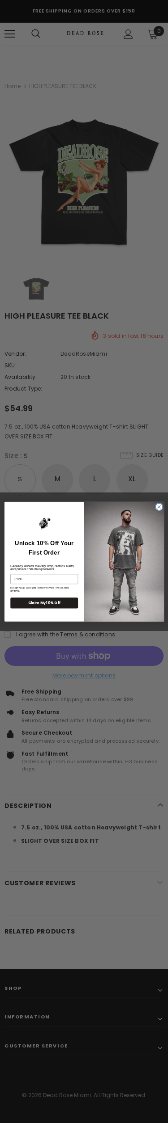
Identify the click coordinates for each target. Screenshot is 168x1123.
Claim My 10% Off (44, 602)
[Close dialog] (159, 506)
